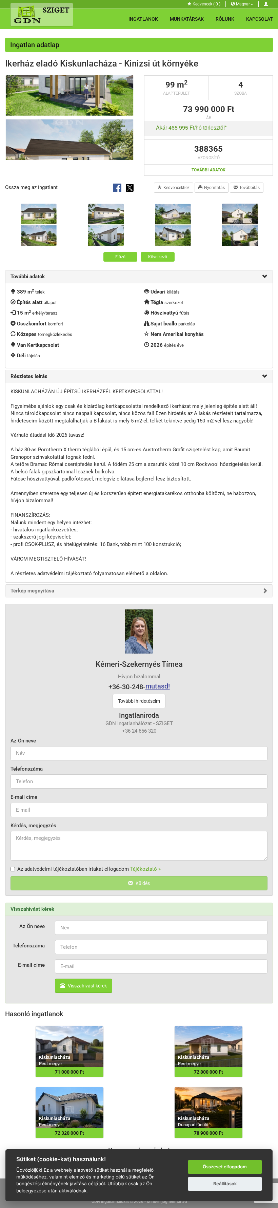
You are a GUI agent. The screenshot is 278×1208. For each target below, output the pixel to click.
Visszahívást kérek (87, 985)
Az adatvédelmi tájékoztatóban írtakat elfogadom (89, 869)
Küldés (142, 883)
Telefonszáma (27, 769)
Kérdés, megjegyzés (33, 826)
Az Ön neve (23, 741)
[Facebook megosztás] (118, 187)
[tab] (139, 276)
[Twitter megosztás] (129, 187)
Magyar (242, 4)
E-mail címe (24, 797)
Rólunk (225, 19)
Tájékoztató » (145, 869)
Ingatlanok (143, 19)
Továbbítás (249, 187)
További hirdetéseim (139, 701)
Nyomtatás (214, 187)
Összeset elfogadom (225, 1166)
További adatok (208, 170)
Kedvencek (206, 4)
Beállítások (225, 1183)
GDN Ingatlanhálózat (110, 1201)
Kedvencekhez (176, 187)
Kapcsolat (259, 19)
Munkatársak (187, 19)
